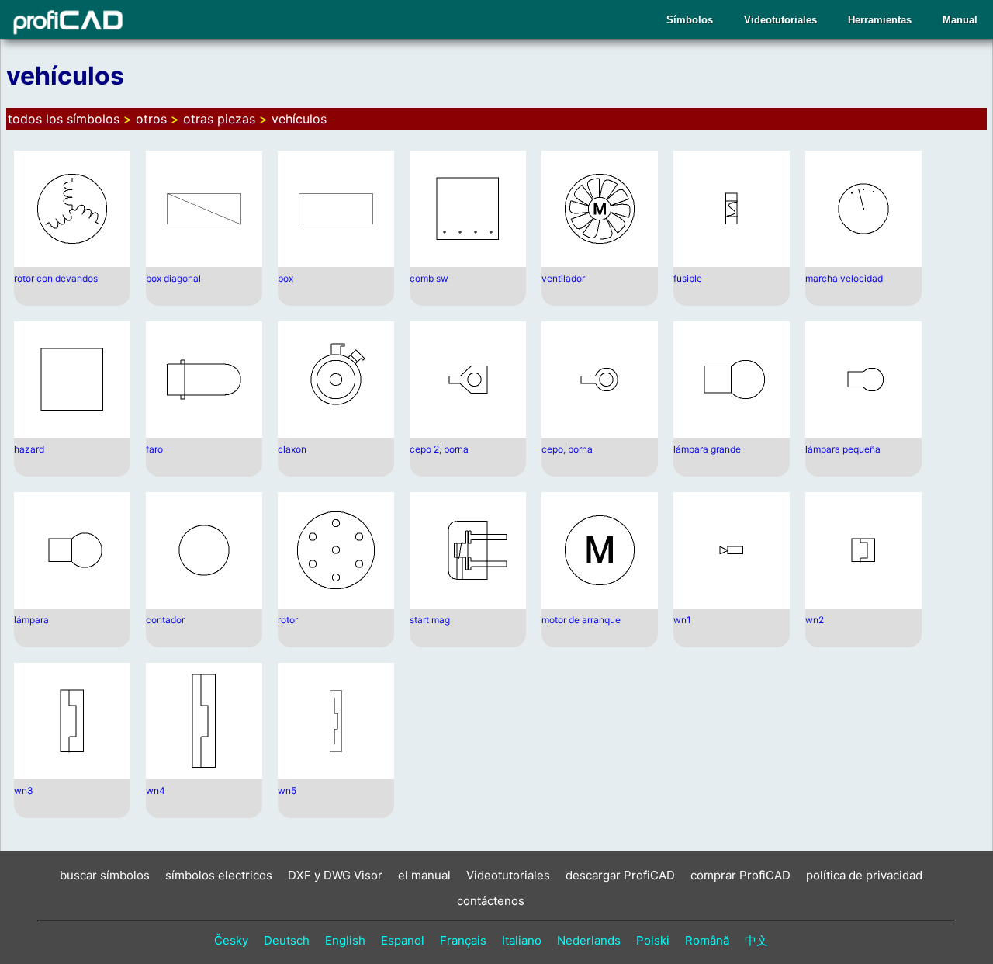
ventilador (563, 278)
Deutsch (287, 940)
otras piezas (219, 119)
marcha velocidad (844, 278)
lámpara (31, 620)
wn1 (682, 620)
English (345, 940)
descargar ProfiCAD (620, 875)
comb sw (429, 278)
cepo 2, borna (439, 449)
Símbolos (689, 20)
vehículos (299, 119)
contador (165, 620)
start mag (430, 620)
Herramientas (880, 20)
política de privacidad (864, 875)
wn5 (287, 790)
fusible (687, 278)
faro (154, 449)
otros (151, 119)
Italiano (521, 940)
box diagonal (173, 278)
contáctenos (490, 900)
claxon (292, 449)
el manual (424, 875)
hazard (29, 449)
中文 (756, 940)
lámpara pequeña (843, 449)
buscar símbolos (105, 875)
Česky (231, 940)
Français (463, 940)
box (285, 278)
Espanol (402, 940)
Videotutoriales (780, 20)
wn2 (814, 620)
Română (707, 940)
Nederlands (589, 940)
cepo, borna (567, 449)
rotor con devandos (56, 278)
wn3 (23, 790)
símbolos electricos (218, 875)
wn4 (155, 790)
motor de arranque (581, 620)
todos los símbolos (63, 119)
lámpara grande (707, 449)
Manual (960, 20)
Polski (652, 940)
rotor (288, 620)
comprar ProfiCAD (740, 875)
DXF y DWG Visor (335, 875)
